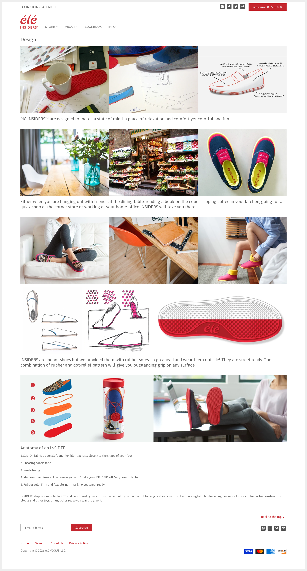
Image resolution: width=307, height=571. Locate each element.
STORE (50, 26)
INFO (112, 26)
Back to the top (271, 517)
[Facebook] (229, 6)
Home (24, 543)
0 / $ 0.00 (273, 7)
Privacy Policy (78, 543)
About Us (57, 543)
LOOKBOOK (93, 26)
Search (39, 543)
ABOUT (70, 26)
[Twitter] (235, 6)
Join (35, 7)
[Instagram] (222, 6)
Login (24, 7)
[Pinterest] (242, 6)
